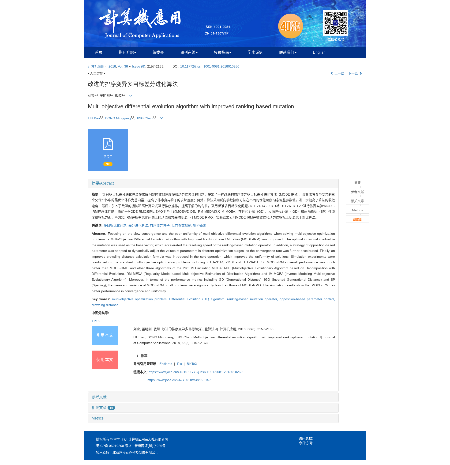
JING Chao (144, 118)
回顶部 (357, 219)
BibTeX (192, 364)
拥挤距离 (199, 225)
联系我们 (286, 52)
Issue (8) (138, 66)
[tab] (213, 183)
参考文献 (99, 397)
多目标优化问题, (116, 225)
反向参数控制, (182, 225)
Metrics (98, 418)
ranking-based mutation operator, (253, 299)
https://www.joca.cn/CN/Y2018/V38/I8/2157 (179, 380)
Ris (179, 364)
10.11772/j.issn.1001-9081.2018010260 (209, 66)
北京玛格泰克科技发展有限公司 (135, 452)
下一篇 (353, 73)
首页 (98, 52)
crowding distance (105, 305)
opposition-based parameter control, (307, 299)
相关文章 (102, 408)
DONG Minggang (118, 118)
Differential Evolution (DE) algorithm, (198, 299)
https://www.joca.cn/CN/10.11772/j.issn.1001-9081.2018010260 (196, 372)
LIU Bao (94, 118)
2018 (112, 66)
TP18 (96, 321)
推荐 (144, 356)
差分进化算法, (139, 225)
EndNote (165, 364)
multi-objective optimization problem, (140, 299)
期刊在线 (187, 52)
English (319, 52)
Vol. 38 (123, 66)
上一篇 (339, 73)
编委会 (158, 52)
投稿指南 (221, 52)
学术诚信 (255, 52)
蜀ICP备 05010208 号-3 (113, 446)
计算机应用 (96, 66)
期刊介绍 (126, 52)
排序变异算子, (161, 225)
